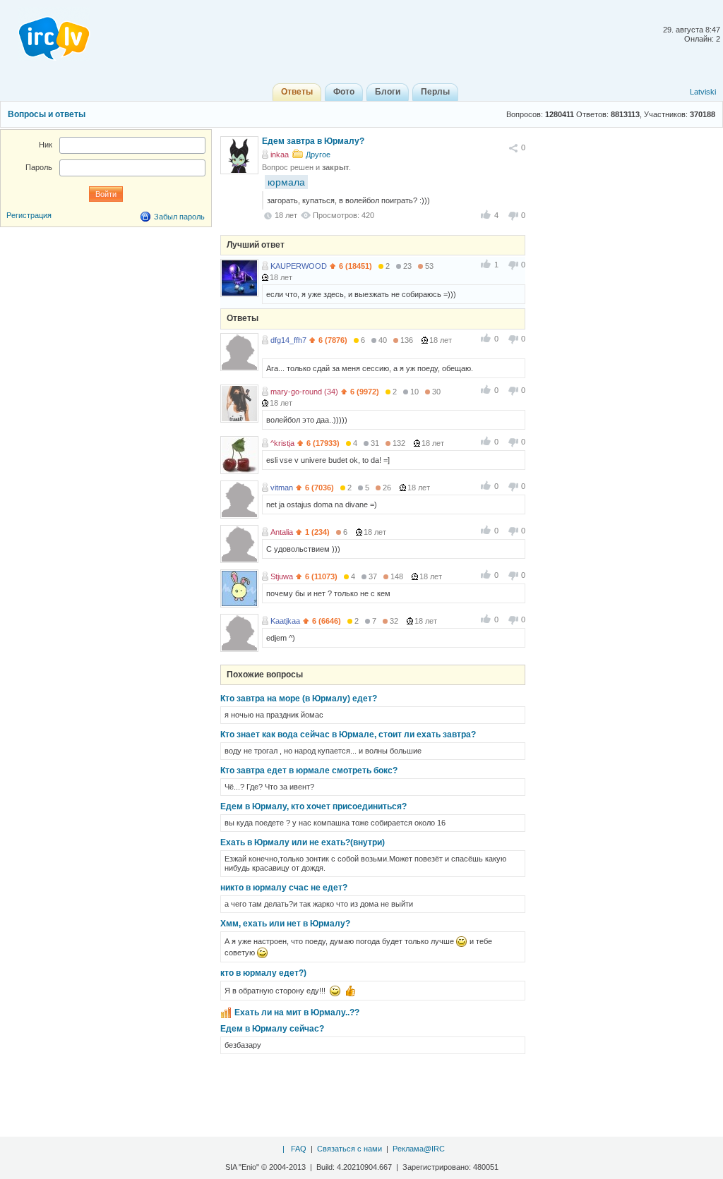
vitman (281, 487)
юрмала (286, 182)
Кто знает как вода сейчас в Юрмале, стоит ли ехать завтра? (348, 734)
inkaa (279, 154)
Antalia (281, 532)
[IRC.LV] (45, 34)
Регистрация (29, 215)
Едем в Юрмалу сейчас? (272, 1029)
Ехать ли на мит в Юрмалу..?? (296, 1012)
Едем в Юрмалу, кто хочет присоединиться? (313, 806)
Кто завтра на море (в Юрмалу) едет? (298, 698)
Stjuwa (281, 576)
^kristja (282, 443)
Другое (318, 154)
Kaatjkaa (285, 621)
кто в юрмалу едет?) (263, 973)
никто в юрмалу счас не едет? (283, 888)
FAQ (298, 1148)
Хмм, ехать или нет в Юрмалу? (285, 924)
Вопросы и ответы (46, 114)
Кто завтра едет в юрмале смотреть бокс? (309, 770)
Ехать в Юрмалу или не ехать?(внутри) (302, 842)
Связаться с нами (349, 1148)
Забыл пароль (179, 216)
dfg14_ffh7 (288, 340)
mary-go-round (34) (304, 391)
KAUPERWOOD (298, 266)
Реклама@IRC (419, 1148)
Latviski (703, 91)
